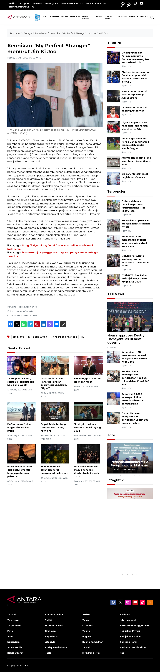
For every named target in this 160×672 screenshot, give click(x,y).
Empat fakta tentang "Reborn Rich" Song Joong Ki (53, 427)
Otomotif (88, 625)
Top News (37, 3)
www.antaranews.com (72, 3)
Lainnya (143, 16)
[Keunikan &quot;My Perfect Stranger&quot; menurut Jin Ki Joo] (130, 316)
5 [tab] (139, 475)
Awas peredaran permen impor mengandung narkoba (129, 561)
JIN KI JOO (19, 337)
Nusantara (13, 642)
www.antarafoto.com (96, 3)
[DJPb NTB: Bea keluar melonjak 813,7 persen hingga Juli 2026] (113, 279)
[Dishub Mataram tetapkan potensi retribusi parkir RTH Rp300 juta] (113, 205)
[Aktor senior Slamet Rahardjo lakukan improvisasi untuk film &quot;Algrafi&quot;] (55, 365)
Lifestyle (50, 642)
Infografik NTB (91, 653)
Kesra (48, 653)
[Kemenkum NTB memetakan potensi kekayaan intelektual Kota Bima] (113, 241)
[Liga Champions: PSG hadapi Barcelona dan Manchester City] (113, 126)
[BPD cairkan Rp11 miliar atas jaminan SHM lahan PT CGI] (113, 225)
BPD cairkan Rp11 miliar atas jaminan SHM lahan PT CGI (136, 224)
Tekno (86, 631)
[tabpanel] (130, 458)
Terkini (12, 3)
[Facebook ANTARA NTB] (123, 3)
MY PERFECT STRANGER (64, 337)
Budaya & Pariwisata (35, 33)
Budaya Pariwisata (56, 647)
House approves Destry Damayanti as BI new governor (125, 338)
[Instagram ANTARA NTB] (135, 3)
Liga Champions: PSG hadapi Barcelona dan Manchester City (135, 125)
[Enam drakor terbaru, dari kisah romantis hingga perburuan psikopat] (21, 453)
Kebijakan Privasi (130, 631)
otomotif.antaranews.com (21, 7)
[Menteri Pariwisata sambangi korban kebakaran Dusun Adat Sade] (113, 260)
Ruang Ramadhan (92, 642)
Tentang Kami (51, 3)
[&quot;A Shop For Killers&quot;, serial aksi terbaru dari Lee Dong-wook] (21, 365)
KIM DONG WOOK (37, 337)
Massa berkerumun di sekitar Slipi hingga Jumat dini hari (134, 94)
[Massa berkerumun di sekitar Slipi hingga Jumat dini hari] (113, 95)
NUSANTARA (54, 16)
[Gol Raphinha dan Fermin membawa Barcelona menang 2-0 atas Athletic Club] (113, 57)
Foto (111, 435)
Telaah (86, 647)
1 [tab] (120, 475)
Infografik (115, 480)
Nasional (125, 614)
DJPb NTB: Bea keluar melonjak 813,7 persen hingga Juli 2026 (135, 278)
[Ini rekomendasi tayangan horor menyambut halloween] (55, 453)
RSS (122, 653)
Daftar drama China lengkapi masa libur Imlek (19, 427)
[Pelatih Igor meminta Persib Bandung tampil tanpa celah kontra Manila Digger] (113, 143)
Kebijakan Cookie (130, 636)
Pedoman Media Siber (133, 647)
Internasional (128, 620)
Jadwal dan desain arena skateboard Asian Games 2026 (136, 161)
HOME (45, 16)
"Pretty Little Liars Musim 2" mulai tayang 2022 (87, 427)
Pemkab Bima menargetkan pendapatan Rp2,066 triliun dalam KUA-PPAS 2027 (135, 378)
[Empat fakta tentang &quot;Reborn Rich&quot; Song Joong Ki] (55, 411)
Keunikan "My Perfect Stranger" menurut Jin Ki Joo (79, 33)
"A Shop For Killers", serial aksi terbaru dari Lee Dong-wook (20, 382)
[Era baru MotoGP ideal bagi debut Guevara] (113, 178)
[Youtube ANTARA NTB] (141, 3)
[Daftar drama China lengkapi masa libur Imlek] (21, 411)
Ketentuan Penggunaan (134, 625)
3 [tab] (130, 475)
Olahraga (122, 16)
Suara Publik (14, 647)
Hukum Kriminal (85, 17)
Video (10, 636)
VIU (82, 337)
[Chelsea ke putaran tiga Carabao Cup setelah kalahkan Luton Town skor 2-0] (113, 76)
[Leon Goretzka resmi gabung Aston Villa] (113, 111)
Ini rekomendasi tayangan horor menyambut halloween (54, 470)
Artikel (86, 614)
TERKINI (114, 43)
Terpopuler (24, 3)
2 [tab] (125, 475)
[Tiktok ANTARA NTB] (122, 5)
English (86, 636)
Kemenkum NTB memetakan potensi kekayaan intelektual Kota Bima (134, 357)
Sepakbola (133, 16)
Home (16, 33)
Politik (99, 16)
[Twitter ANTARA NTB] (129, 3)
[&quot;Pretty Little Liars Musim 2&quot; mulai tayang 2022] (88, 411)
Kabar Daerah (15, 653)
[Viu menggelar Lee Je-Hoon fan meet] (88, 365)
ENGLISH (64, 16)
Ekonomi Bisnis (108, 17)
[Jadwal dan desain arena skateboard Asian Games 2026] (113, 162)
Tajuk (85, 620)
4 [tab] (134, 475)
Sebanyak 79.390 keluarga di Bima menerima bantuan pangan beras (133, 399)
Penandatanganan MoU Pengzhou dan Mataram (129, 463)
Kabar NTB (74, 16)
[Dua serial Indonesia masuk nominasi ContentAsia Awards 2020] (88, 453)
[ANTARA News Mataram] (24, 17)
